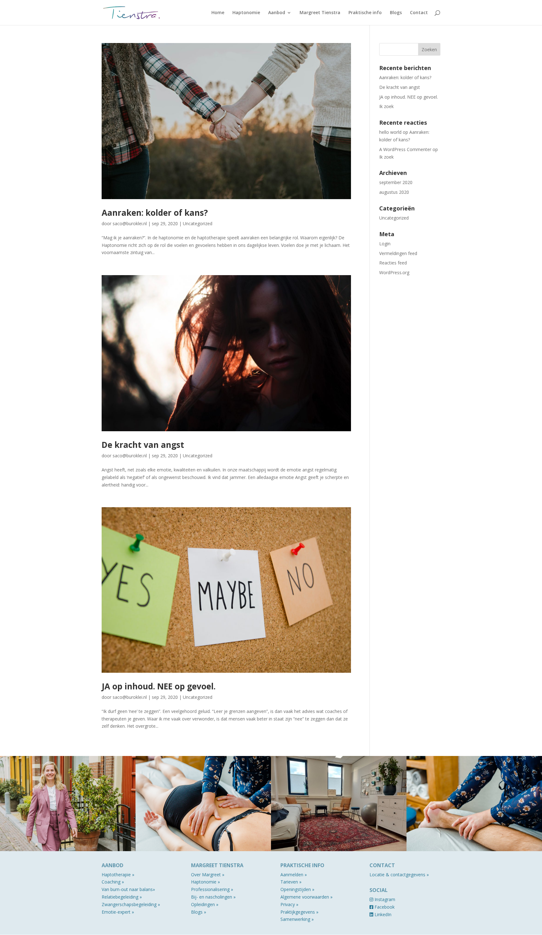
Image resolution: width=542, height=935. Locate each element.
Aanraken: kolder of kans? (155, 212)
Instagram (384, 899)
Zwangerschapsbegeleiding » (131, 904)
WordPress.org (394, 272)
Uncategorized (197, 223)
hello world (390, 132)
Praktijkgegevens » (299, 912)
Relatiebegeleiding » (122, 897)
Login (385, 244)
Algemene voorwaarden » (306, 897)
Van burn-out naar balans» (128, 889)
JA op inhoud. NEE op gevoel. (158, 686)
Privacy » (289, 904)
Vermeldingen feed (398, 253)
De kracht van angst (143, 444)
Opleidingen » (204, 904)
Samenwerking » (297, 919)
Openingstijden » (297, 889)
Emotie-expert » (118, 912)
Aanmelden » (293, 875)
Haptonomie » (205, 882)
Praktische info (365, 12)
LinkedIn (382, 914)
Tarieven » (290, 882)
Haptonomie (246, 12)
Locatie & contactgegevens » (399, 875)
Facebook (384, 907)
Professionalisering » (212, 889)
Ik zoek (386, 106)
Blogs (396, 12)
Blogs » (198, 912)
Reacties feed (393, 263)
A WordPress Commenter (405, 149)
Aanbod (276, 12)
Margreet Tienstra (320, 12)
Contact (419, 12)
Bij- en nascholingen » (213, 897)
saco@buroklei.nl (130, 223)
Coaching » (113, 882)
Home (217, 12)
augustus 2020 (394, 192)
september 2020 (395, 182)
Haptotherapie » (118, 875)
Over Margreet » (207, 875)
